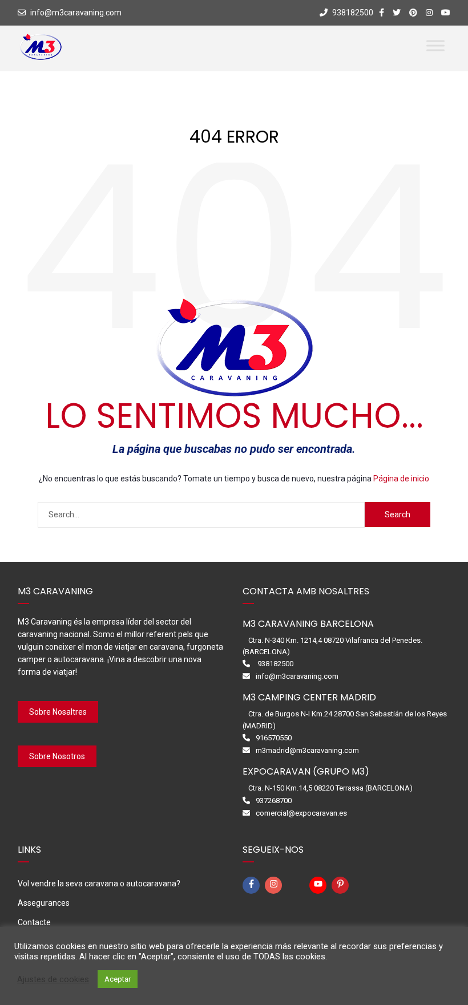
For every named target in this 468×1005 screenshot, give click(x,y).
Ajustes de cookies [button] (53, 979)
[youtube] (319, 885)
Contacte (34, 922)
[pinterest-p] (342, 885)
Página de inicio (401, 478)
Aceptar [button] (117, 979)
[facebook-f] (253, 885)
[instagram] (275, 885)
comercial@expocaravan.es (301, 813)
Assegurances (44, 902)
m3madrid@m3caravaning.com (307, 750)
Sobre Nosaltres (58, 711)
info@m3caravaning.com (76, 12)
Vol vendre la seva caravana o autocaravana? (99, 883)
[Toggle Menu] (435, 45)
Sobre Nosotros (57, 756)
